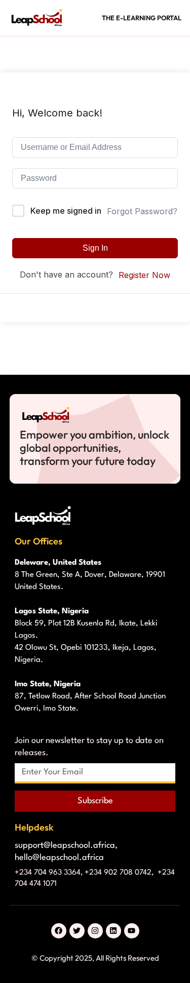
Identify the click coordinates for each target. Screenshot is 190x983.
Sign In (95, 248)
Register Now (144, 275)
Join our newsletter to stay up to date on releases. (89, 746)
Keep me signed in (65, 211)
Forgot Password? (142, 211)
